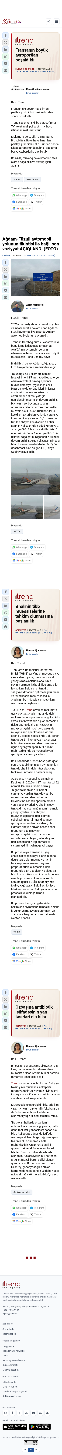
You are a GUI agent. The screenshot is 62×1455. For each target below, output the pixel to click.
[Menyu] (56, 21)
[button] (6, 36)
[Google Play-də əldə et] (40, 1427)
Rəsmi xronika (9, 1334)
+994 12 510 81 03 (11, 1310)
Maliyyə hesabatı (11, 1369)
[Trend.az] (11, 21)
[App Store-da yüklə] (15, 1427)
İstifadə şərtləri (10, 1382)
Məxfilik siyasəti (10, 1386)
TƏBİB (17, 932)
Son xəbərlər (9, 1329)
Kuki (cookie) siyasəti (13, 1396)
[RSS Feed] (47, 1413)
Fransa (17, 179)
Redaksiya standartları (14, 1360)
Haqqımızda (8, 1346)
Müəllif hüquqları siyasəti (15, 1391)
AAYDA (17, 531)
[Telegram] (33, 1413)
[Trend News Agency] (11, 1285)
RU (36, 1450)
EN (25, 1450)
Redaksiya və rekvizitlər (14, 1351)
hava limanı (32, 179)
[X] (19, 1413)
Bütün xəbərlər (32, 93)
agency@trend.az (10, 1313)
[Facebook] (12, 1413)
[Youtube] (26, 1413)
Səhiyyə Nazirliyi (22, 1192)
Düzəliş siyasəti (10, 1365)
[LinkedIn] (40, 1413)
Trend (28, 710)
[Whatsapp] (5, 1413)
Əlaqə (5, 1355)
